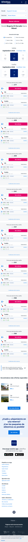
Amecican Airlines (6, 494)
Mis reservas (5, 501)
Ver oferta (18, 88)
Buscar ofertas (14, 21)
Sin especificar (8, 37)
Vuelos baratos (5, 464)
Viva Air (3, 488)
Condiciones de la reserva (14, 112)
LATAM (3, 485)
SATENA (4, 492)
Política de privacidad (7, 504)
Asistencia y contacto (7, 506)
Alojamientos (5, 466)
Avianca (4, 490)
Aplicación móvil (6, 480)
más (20, 538)
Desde (3, 11)
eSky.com (11, 526)
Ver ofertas (14, 432)
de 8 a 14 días (9, 43)
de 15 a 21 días (20, 43)
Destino (3, 15)
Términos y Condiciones (7, 499)
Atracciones (5, 475)
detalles (25, 96)
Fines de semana (20, 37)
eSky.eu (6, 526)
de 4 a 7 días (19, 40)
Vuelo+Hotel (5, 469)
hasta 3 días (10, 40)
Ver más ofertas (14, 408)
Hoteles (4, 471)
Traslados (4, 473)
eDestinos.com (18, 526)
